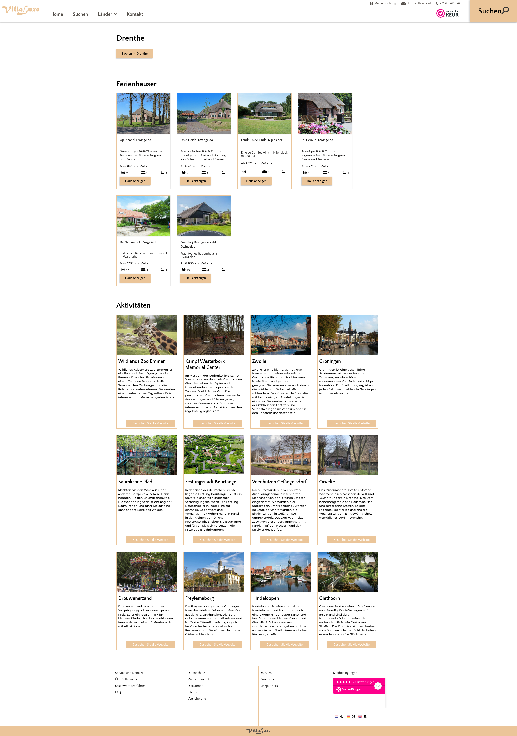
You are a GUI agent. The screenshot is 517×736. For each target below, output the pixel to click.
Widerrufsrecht (198, 679)
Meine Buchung (385, 3)
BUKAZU (266, 673)
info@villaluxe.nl (419, 3)
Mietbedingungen (345, 673)
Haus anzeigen (135, 181)
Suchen (80, 14)
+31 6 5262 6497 (451, 3)
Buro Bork (267, 679)
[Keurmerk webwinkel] (447, 13)
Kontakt (135, 14)
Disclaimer (195, 686)
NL (341, 716)
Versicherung (197, 698)
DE (353, 716)
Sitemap (193, 692)
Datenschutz (196, 673)
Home (56, 14)
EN (365, 716)
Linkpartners (269, 686)
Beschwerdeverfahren (130, 686)
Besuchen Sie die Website (150, 423)
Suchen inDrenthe (135, 53)
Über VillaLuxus (126, 679)
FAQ (118, 692)
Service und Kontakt (129, 673)
